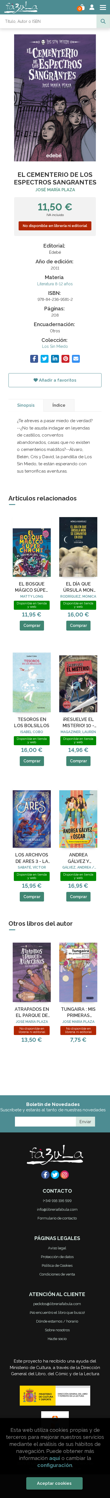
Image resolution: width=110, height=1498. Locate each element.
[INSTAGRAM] (64, 1174)
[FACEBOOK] (45, 1174)
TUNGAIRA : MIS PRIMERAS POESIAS (78, 1013)
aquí (54, 1458)
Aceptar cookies (54, 1483)
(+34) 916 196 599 (57, 1201)
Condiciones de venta (57, 1274)
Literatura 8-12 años (55, 284)
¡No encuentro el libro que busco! (57, 1312)
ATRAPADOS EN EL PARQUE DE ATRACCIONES (32, 1013)
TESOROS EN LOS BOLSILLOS (31, 722)
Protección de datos (57, 1257)
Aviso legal (57, 1248)
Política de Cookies (57, 1265)
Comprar (31, 625)
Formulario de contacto (57, 1218)
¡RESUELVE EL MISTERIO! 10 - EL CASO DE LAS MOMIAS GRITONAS (78, 723)
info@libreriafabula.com (57, 1209)
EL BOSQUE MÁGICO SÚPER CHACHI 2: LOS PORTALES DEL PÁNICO (32, 587)
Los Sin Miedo (55, 346)
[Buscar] (103, 21)
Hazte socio (57, 1339)
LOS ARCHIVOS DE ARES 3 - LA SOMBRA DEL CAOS (31, 858)
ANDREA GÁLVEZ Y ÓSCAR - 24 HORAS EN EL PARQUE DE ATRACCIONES (78, 858)
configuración (54, 1465)
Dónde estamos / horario (57, 1321)
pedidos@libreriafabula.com (57, 1304)
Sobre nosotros (57, 1330)
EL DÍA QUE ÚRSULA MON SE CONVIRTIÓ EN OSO (78, 587)
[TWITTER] (55, 1174)
